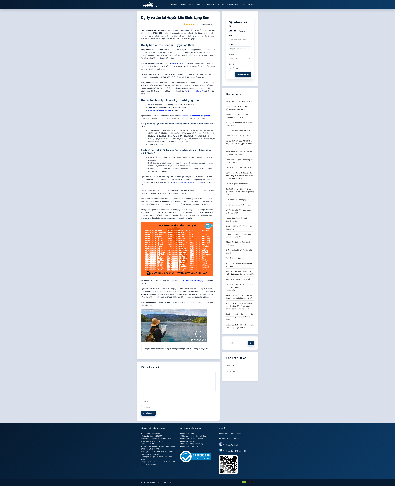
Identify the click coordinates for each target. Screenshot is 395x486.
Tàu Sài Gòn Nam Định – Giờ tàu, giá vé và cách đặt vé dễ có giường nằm (240, 191)
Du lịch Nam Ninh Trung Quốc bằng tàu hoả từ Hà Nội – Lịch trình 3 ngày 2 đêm (239, 287)
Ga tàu (191, 4)
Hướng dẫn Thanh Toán (189, 446)
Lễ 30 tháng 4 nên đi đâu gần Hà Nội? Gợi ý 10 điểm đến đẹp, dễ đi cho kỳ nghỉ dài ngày (239, 175)
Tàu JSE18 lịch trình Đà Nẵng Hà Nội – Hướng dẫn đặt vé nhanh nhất (240, 272)
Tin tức (200, 4)
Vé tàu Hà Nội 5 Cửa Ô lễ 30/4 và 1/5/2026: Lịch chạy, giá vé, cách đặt (239, 143)
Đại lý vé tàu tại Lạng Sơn (195, 91)
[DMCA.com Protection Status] (248, 483)
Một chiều (233, 31)
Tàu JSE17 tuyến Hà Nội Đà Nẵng (239, 279)
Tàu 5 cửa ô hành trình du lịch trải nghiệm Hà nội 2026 (239, 153)
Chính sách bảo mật (188, 441)
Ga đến (231, 45)
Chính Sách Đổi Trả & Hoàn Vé (192, 439)
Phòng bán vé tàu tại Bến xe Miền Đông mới (239, 123)
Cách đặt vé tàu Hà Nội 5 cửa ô (238, 136)
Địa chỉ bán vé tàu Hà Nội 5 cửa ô (239, 205)
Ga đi (230, 35)
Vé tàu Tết (230, 366)
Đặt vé (183, 4)
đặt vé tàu (177, 63)
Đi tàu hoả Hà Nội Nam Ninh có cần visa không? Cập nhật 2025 (240, 326)
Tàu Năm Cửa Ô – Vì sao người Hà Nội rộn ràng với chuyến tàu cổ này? (239, 317)
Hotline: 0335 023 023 (230, 4)
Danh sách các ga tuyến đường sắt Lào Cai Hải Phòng (239, 161)
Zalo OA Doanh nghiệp (239, 451)
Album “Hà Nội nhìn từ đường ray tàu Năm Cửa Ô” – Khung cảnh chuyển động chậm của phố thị (239, 306)
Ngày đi (231, 54)
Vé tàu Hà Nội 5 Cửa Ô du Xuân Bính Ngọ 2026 (238, 211)
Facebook (234, 445)
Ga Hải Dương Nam (233, 258)
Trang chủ (174, 4)
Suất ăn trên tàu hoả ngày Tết (237, 200)
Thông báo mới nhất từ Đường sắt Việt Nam (239, 264)
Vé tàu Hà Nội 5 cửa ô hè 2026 (238, 130)
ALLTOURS (168, 482)
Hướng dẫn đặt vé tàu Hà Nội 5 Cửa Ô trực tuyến (238, 219)
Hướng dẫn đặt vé (187, 433)
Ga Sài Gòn (230, 372)
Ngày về (231, 64)
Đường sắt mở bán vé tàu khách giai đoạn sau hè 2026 (238, 115)
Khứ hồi (243, 31)
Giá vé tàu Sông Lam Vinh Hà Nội (239, 168)
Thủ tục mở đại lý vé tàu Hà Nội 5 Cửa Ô (239, 251)
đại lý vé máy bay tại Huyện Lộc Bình (187, 182)
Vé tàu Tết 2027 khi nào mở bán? (239, 101)
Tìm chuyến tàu (243, 74)
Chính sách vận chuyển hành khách (194, 436)
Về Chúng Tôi (248, 4)
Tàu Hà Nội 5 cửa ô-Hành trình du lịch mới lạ (239, 227)
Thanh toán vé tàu (212, 4)
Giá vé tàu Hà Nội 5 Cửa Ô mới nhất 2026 (238, 243)
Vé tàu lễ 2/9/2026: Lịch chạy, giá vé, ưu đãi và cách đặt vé (239, 107)
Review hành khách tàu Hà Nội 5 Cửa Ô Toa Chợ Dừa (238, 235)
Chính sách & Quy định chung (192, 444)
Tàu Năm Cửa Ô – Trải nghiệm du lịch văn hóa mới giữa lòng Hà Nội (239, 296)
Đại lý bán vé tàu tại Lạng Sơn (195, 281)
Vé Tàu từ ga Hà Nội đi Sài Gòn (238, 184)
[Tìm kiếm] (251, 343)
